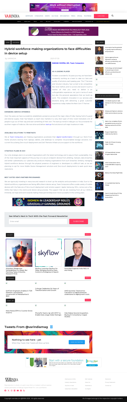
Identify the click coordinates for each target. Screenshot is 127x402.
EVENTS (47, 16)
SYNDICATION (39, 16)
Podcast (57, 21)
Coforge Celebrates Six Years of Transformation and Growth (47, 289)
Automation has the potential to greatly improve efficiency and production (113, 49)
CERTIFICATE (29, 16)
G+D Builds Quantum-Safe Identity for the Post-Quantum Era (114, 103)
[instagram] (12, 391)
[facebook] (5, 391)
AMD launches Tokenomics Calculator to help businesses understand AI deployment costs (76, 292)
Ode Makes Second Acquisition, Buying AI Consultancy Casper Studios (76, 314)
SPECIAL (79, 16)
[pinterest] (21, 391)
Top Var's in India (69, 385)
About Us (87, 382)
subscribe (78, 221)
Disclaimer (108, 379)
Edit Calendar (88, 379)
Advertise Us (88, 385)
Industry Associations (70, 382)
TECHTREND (87, 16)
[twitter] (9, 391)
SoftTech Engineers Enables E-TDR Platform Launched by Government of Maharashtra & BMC (19, 293)
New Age (27, 21)
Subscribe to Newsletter (71, 388)
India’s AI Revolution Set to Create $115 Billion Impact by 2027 (113, 164)
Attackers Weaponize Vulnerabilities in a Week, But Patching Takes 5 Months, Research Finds (16, 271)
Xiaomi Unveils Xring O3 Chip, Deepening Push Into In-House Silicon (113, 195)
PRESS (73, 16)
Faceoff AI (89, 21)
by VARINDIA (10, 58)
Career (66, 21)
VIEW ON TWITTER (77, 342)
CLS (41, 21)
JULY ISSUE (55, 16)
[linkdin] (15, 391)
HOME (7, 42)
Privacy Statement (110, 382)
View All (88, 234)
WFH (35, 21)
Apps (19, 21)
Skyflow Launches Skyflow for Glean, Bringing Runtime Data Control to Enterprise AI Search (46, 270)
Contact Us (108, 385)
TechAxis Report (103, 21)
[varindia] (24, 391)
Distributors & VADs (70, 379)
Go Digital (88, 388)
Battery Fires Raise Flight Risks (113, 173)
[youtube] (18, 391)
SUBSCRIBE (101, 16)
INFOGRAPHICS (64, 16)
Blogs (48, 21)
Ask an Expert (77, 21)
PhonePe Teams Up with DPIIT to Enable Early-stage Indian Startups (48, 314)
